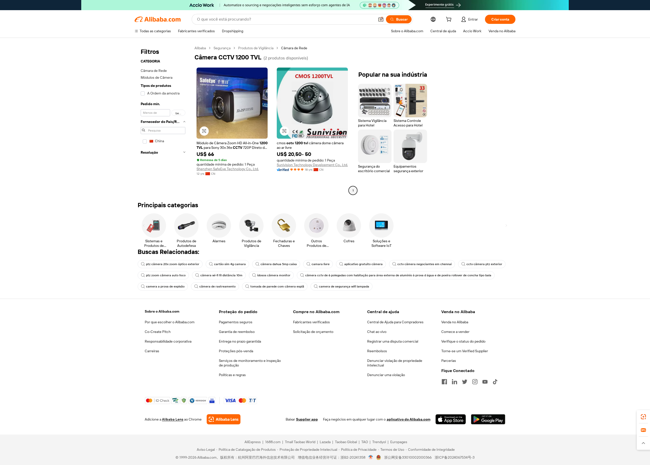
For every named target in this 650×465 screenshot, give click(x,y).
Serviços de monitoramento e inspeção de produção (250, 363)
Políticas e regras (232, 375)
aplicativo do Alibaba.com (408, 419)
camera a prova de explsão (165, 286)
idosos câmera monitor (273, 275)
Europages (398, 442)
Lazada (325, 442)
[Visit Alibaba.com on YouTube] (485, 382)
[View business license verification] (370, 457)
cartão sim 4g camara (230, 264)
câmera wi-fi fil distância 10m (221, 275)
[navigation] (163, 120)
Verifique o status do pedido (463, 341)
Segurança (222, 48)
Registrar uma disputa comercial (392, 341)
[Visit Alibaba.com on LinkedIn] (454, 382)
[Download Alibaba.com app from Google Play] (488, 419)
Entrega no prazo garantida (240, 341)
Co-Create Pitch (158, 332)
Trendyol (379, 442)
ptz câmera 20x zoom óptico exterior (172, 264)
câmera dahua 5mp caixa (279, 264)
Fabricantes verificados (311, 322)
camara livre (321, 264)
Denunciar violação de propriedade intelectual (394, 363)
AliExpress (253, 442)
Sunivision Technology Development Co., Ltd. (312, 165)
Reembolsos (377, 351)
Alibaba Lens (172, 419)
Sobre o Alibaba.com (162, 311)
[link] (643, 416)
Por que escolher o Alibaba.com (169, 322)
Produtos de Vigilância (255, 48)
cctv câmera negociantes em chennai (424, 264)
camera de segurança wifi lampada (344, 286)
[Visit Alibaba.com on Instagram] (475, 382)
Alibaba (200, 48)
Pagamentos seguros (235, 322)
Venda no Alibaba (454, 322)
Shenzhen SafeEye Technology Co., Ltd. (228, 169)
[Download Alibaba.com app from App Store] (450, 419)
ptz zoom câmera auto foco (166, 275)
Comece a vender (455, 332)
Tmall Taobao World (300, 442)
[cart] (449, 20)
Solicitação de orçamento (313, 332)
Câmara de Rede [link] (294, 48)
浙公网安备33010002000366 (408, 457)
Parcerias (448, 361)
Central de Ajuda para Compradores (395, 322)
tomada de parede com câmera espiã (277, 286)
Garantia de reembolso (237, 332)
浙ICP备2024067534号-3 (455, 457)
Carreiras (152, 351)
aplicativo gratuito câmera (363, 264)
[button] (381, 19)
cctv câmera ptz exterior (484, 264)
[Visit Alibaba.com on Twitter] (465, 382)
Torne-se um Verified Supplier (464, 351)
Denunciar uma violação (386, 375)
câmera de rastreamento (217, 286)
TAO (364, 442)
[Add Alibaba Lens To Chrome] (223, 419)
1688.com (273, 442)
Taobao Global (346, 442)
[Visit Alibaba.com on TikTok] (495, 382)
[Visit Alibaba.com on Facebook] (444, 382)
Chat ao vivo (376, 332)
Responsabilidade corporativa (168, 341)
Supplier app (307, 419)
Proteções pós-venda (236, 351)
